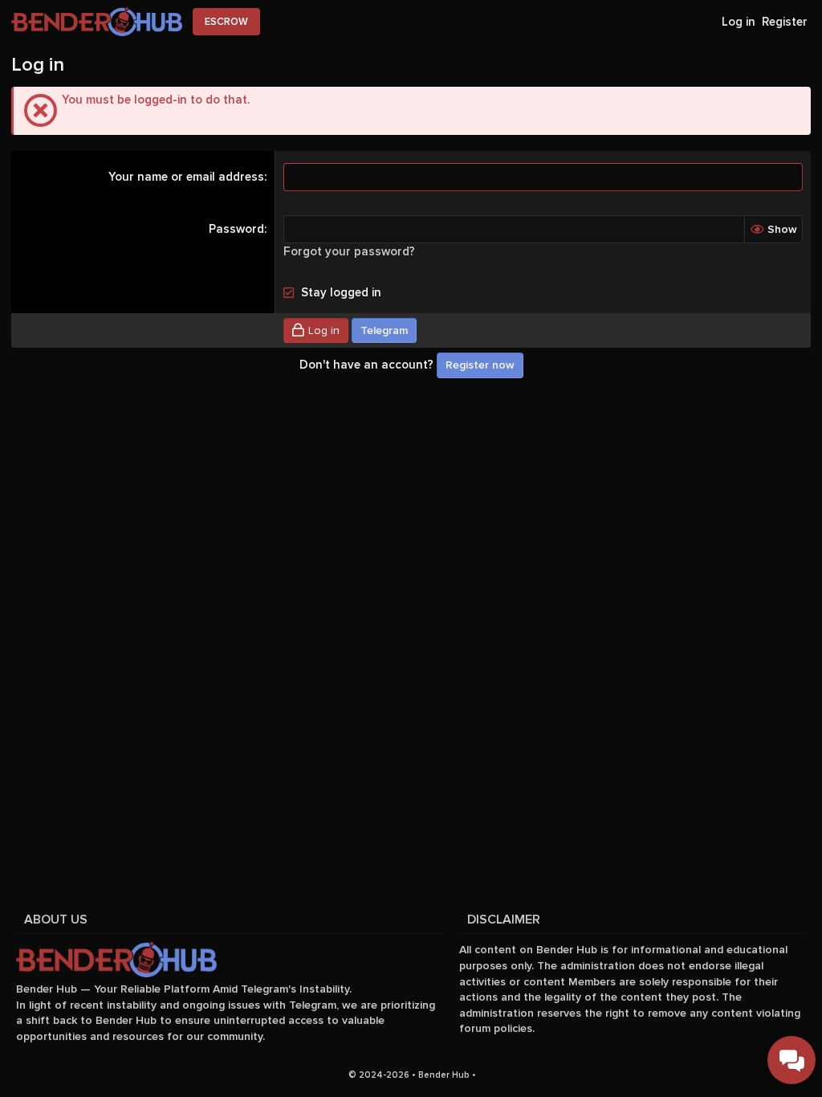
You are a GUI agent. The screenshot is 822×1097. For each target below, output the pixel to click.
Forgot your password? (349, 251)
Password (236, 229)
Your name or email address (186, 176)
